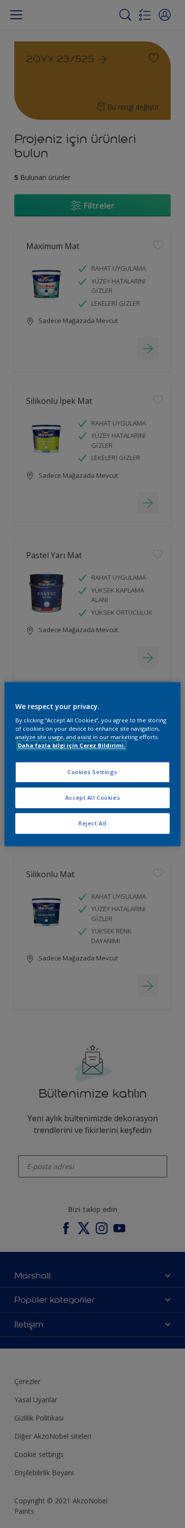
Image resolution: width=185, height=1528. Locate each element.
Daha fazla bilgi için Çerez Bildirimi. (71, 745)
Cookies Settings (92, 772)
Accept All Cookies (92, 797)
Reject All (92, 823)
